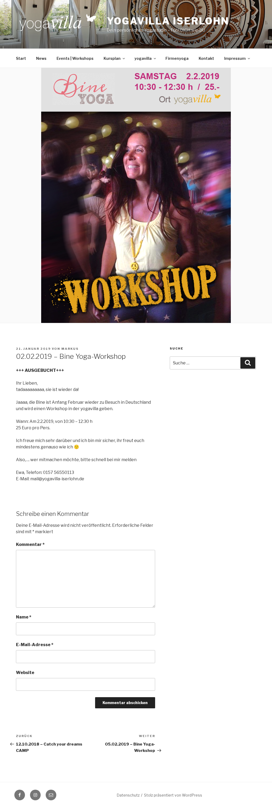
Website (25, 672)
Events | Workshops (75, 58)
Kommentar (30, 544)
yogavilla (143, 58)
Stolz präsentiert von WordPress (173, 795)
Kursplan (112, 58)
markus (70, 349)
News (41, 58)
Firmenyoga (177, 58)
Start (21, 58)
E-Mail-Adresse (34, 644)
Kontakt (206, 58)
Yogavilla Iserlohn (168, 21)
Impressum (235, 58)
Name (23, 617)
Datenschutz (128, 795)
